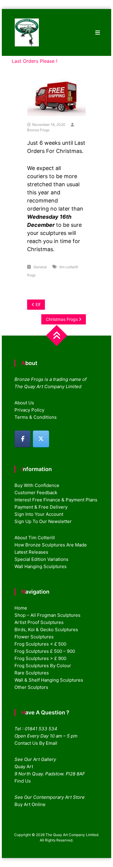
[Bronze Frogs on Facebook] (22, 438)
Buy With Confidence (36, 485)
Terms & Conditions (35, 417)
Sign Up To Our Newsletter (43, 521)
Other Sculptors (31, 687)
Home (20, 608)
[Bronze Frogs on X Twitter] (41, 438)
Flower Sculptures (34, 637)
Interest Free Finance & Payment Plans (55, 500)
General (40, 267)
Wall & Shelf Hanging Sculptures (48, 680)
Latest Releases (31, 552)
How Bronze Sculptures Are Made (50, 545)
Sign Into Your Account (38, 514)
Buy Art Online (30, 804)
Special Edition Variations (41, 559)
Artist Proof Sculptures (39, 622)
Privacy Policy (29, 410)
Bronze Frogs (38, 130)
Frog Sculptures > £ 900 (40, 658)
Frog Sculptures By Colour (42, 665)
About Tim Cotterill (34, 537)
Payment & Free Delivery (40, 507)
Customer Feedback (35, 492)
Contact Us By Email (35, 743)
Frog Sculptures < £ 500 (40, 644)
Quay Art (23, 766)
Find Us (22, 781)
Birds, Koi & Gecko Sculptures (46, 629)
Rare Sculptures (31, 673)
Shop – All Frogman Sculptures (47, 615)
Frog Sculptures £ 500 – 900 (44, 651)
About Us (24, 403)
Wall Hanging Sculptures (40, 566)
